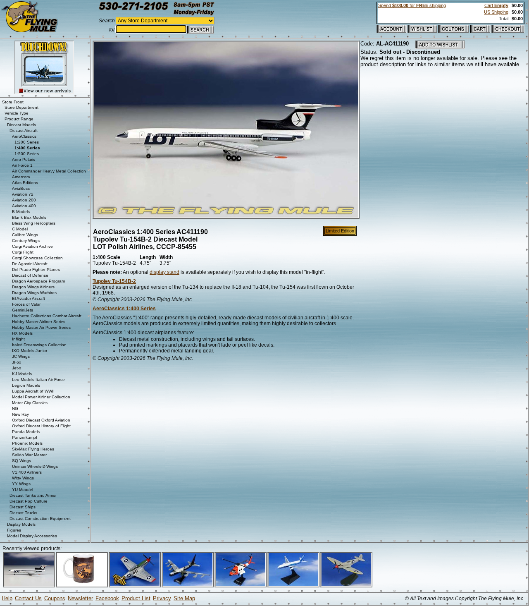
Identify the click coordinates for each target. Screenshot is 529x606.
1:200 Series (26, 142)
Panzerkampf (24, 437)
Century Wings (26, 240)
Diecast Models (21, 124)
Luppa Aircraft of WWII (33, 391)
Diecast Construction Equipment (40, 518)
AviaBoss (21, 188)
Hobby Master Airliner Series (38, 321)
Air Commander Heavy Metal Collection (49, 171)
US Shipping (496, 12)
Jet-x (16, 368)
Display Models (21, 524)
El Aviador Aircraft (28, 298)
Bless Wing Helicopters (33, 223)
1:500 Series (26, 153)
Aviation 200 (24, 200)
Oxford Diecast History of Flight (41, 426)
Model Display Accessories (32, 536)
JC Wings (21, 356)
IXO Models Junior (29, 350)
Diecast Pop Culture (29, 501)
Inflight (18, 339)
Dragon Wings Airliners (33, 287)
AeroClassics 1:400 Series (124, 308)
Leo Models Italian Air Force (38, 379)
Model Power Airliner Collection (41, 397)
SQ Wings (21, 460)
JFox (16, 362)
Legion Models (26, 385)
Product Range (19, 119)
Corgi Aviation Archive (32, 246)
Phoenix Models (27, 443)
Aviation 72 (22, 194)
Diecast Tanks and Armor (33, 495)
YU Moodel (22, 489)
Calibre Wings (25, 234)
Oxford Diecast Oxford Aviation (41, 420)
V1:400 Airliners (27, 472)
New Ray (20, 414)
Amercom (21, 177)
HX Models (22, 333)
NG (15, 408)
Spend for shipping (412, 5)
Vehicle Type (17, 113)
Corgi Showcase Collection (37, 258)
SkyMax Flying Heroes (33, 449)
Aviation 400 (24, 206)
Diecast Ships (23, 507)
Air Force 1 (22, 165)
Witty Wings (23, 478)
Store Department (21, 107)
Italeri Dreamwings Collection (39, 345)
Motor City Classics (30, 402)
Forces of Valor (26, 304)
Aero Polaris (23, 159)
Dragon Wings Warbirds (34, 292)
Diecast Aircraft (24, 130)
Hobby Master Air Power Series (41, 327)
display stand (164, 272)
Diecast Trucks (23, 512)
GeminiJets (22, 310)
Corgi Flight (22, 252)
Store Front (13, 102)
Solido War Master (29, 455)
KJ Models (22, 373)
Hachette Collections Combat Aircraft (46, 316)
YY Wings (21, 483)
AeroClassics (24, 136)
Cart (496, 5)
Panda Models (26, 431)
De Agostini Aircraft (30, 263)
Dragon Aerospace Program (38, 281)
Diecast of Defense (30, 275)
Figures (14, 530)
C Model (20, 229)
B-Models (21, 211)
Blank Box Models (29, 217)
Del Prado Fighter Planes (36, 269)
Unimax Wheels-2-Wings (35, 466)
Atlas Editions (25, 182)
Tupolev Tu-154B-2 (114, 281)
